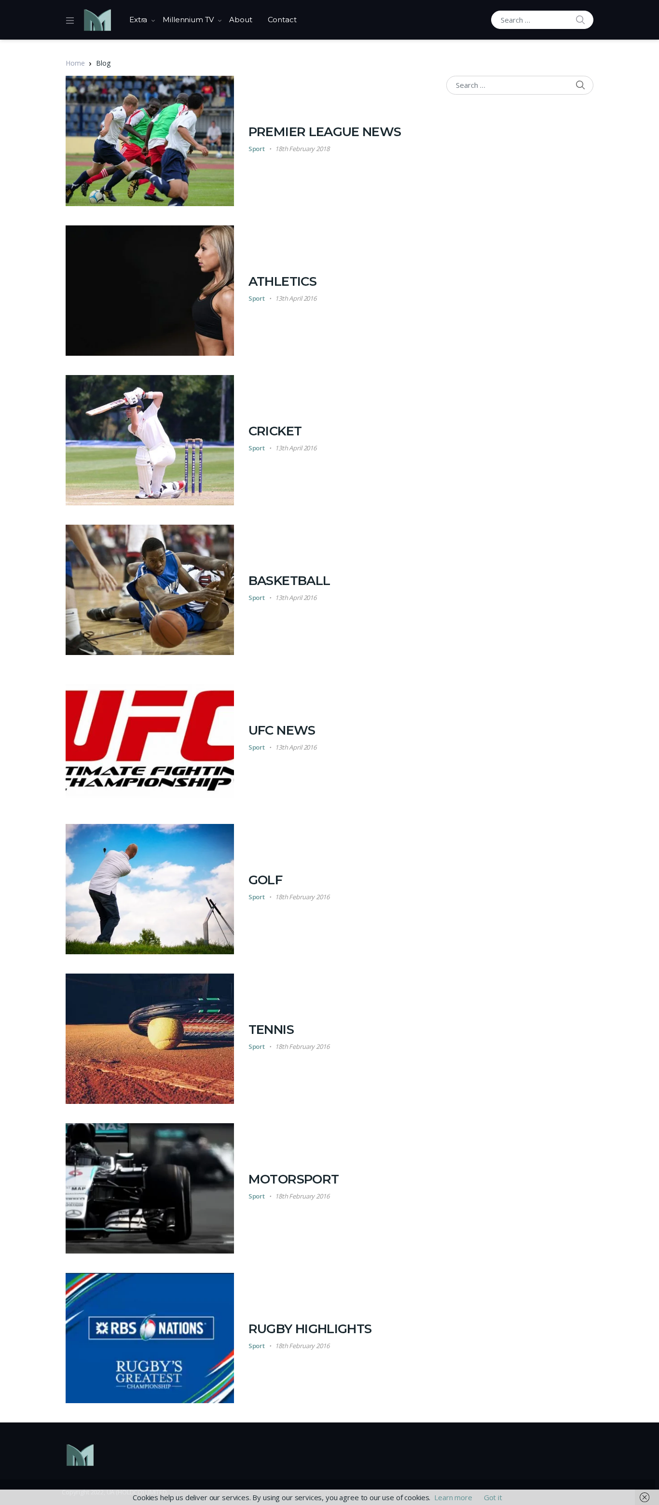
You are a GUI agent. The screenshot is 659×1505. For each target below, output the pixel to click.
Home (75, 63)
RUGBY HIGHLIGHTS (310, 1329)
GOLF (265, 880)
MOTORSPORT (293, 1179)
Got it (493, 1497)
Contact (282, 19)
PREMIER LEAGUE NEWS (324, 131)
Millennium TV (188, 19)
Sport (256, 148)
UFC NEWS (282, 730)
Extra (138, 19)
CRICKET (275, 431)
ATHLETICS (282, 281)
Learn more (453, 1497)
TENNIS (271, 1029)
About (240, 19)
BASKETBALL (289, 580)
